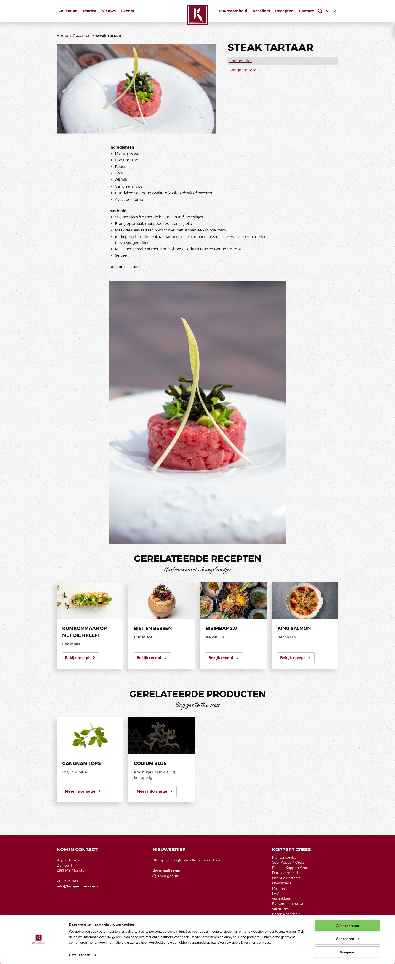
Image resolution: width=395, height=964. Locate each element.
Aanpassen (345, 939)
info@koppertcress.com (77, 886)
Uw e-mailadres (166, 871)
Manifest (279, 888)
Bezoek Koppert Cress (290, 868)
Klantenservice (284, 857)
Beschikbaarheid (286, 914)
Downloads (281, 883)
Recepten (284, 10)
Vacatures (280, 909)
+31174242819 (67, 881)
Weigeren (347, 952)
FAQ (275, 893)
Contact (306, 10)
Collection (68, 10)
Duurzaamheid (233, 10)
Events (127, 10)
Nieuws (108, 10)
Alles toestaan (347, 926)
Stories (89, 10)
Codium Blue (240, 61)
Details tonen (79, 955)
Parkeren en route (287, 904)
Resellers (261, 10)
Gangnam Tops (242, 70)
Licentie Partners (286, 878)
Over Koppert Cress (288, 862)
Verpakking (281, 899)
